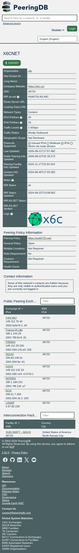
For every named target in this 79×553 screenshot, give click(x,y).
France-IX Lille (14, 329)
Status (5, 500)
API (4, 485)
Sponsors (7, 476)
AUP (11, 446)
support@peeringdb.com (16, 512)
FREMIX (10, 342)
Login (72, 28)
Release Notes (10, 491)
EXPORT (12, 62)
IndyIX (9, 366)
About (5, 467)
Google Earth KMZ (13, 503)
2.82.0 (5, 452)
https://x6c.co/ (36, 86)
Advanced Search (12, 23)
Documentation (11, 488)
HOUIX (10, 354)
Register (56, 29)
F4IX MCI (11, 317)
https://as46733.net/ (39, 238)
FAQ (4, 494)
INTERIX (11, 378)
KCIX (9, 390)
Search (6, 473)
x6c (30, 70)
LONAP (10, 402)
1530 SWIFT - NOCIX (18, 432)
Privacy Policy (20, 452)
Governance (9, 497)
